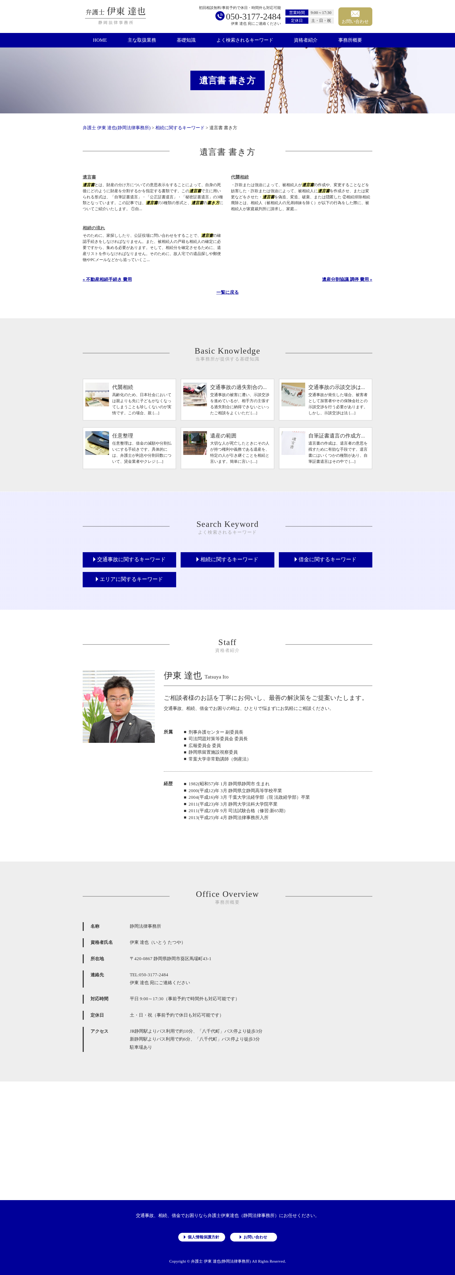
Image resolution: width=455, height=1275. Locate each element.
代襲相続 (240, 177)
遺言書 (89, 177)
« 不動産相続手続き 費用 (107, 279)
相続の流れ (94, 227)
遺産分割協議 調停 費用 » (347, 279)
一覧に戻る (227, 292)
